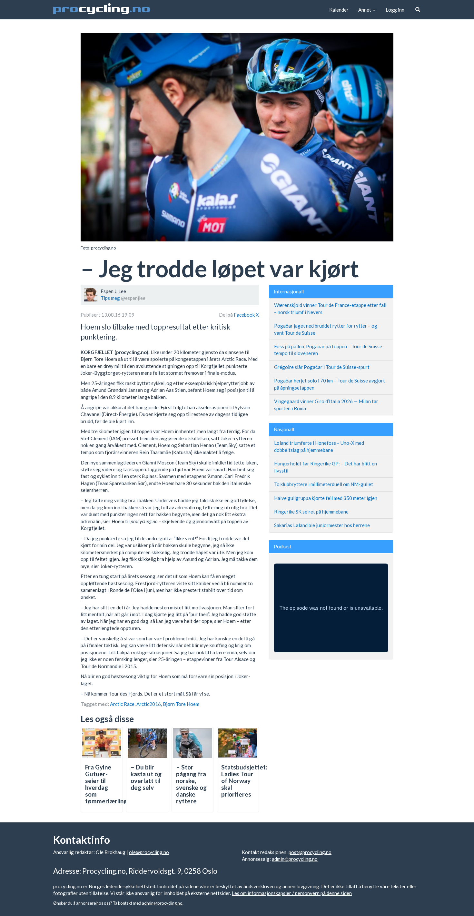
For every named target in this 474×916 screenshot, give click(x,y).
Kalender (339, 10)
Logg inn (395, 10)
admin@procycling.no (295, 859)
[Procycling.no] (101, 9)
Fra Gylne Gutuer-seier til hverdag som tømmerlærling (106, 783)
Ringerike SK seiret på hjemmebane (311, 511)
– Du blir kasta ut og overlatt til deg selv (146, 777)
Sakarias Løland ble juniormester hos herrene (322, 525)
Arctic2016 (148, 704)
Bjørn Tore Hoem (181, 704)
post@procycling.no (310, 852)
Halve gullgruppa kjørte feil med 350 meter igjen (325, 498)
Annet (365, 10)
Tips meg (110, 298)
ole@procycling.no (149, 852)
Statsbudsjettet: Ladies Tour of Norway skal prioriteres (244, 780)
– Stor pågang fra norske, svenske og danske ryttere (191, 783)
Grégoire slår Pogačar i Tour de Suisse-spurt (322, 367)
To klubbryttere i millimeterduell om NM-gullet (323, 484)
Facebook (245, 315)
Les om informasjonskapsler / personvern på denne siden (292, 893)
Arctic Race (122, 704)
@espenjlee (133, 298)
